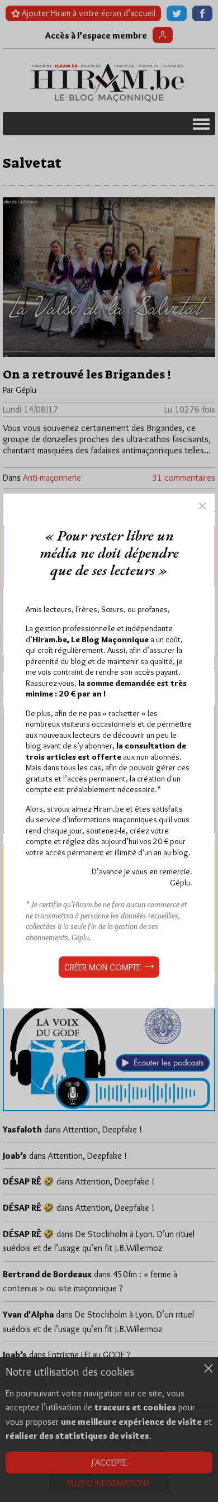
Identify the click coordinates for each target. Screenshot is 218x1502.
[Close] (202, 506)
